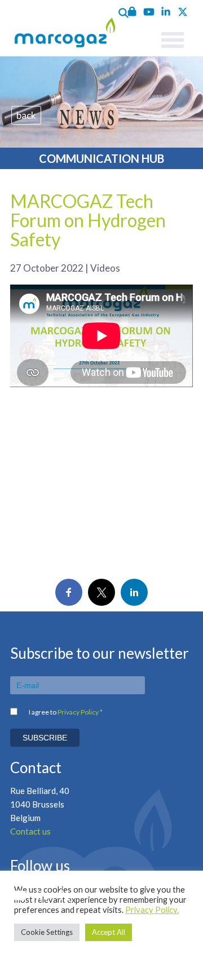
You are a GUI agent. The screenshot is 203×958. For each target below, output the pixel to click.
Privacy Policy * (80, 712)
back (26, 115)
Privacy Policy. (152, 910)
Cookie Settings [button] (47, 932)
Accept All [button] (108, 932)
